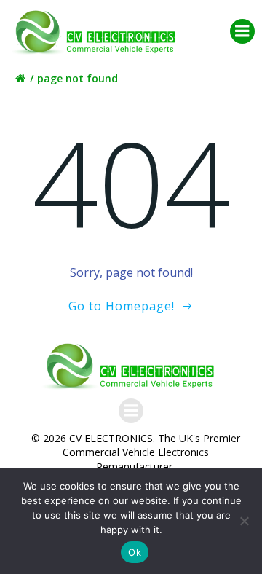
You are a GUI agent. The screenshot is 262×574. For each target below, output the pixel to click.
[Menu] (242, 31)
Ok (134, 552)
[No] (244, 521)
